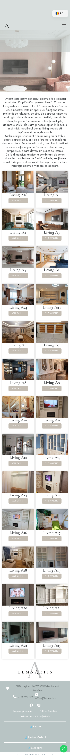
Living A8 (18, 382)
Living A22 (18, 645)
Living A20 (18, 607)
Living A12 (18, 457)
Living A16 (18, 532)
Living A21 (51, 607)
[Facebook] (31, 705)
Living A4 (18, 269)
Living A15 (51, 495)
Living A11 (51, 420)
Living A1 (52, 194)
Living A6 (18, 345)
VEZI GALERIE (18, 200)
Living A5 (52, 269)
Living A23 (52, 307)
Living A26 (18, 194)
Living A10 (18, 420)
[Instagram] (39, 705)
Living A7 (52, 345)
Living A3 (52, 232)
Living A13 (51, 457)
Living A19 (51, 570)
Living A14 (18, 495)
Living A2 (18, 232)
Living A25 (52, 645)
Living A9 (52, 382)
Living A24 (18, 307)
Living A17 (51, 532)
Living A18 (18, 570)
